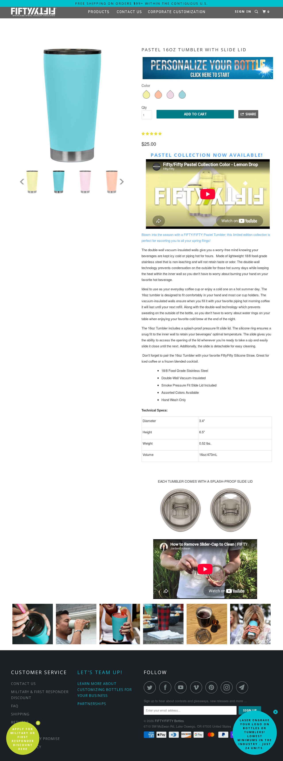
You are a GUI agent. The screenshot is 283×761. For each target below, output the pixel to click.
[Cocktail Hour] (120, 644)
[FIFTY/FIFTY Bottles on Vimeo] (197, 687)
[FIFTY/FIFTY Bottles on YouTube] (182, 687)
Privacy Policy (26, 746)
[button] (152, 133)
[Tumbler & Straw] (33, 644)
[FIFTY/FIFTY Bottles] (33, 12)
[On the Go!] (76, 644)
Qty (144, 107)
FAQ (14, 706)
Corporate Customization (177, 12)
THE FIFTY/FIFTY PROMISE (35, 738)
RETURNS (20, 722)
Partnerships (91, 703)
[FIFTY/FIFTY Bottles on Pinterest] (212, 687)
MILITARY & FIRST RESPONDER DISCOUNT (40, 694)
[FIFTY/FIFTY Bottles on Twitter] (151, 687)
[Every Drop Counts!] (250, 644)
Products (100, 12)
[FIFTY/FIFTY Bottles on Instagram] (228, 687)
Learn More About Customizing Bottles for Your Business (104, 689)
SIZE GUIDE (21, 730)
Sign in (243, 11)
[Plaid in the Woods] (163, 644)
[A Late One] (207, 644)
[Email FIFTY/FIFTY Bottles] (243, 687)
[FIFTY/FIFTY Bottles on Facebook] (166, 687)
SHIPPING (20, 714)
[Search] (257, 12)
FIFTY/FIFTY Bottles (169, 721)
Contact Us (129, 12)
